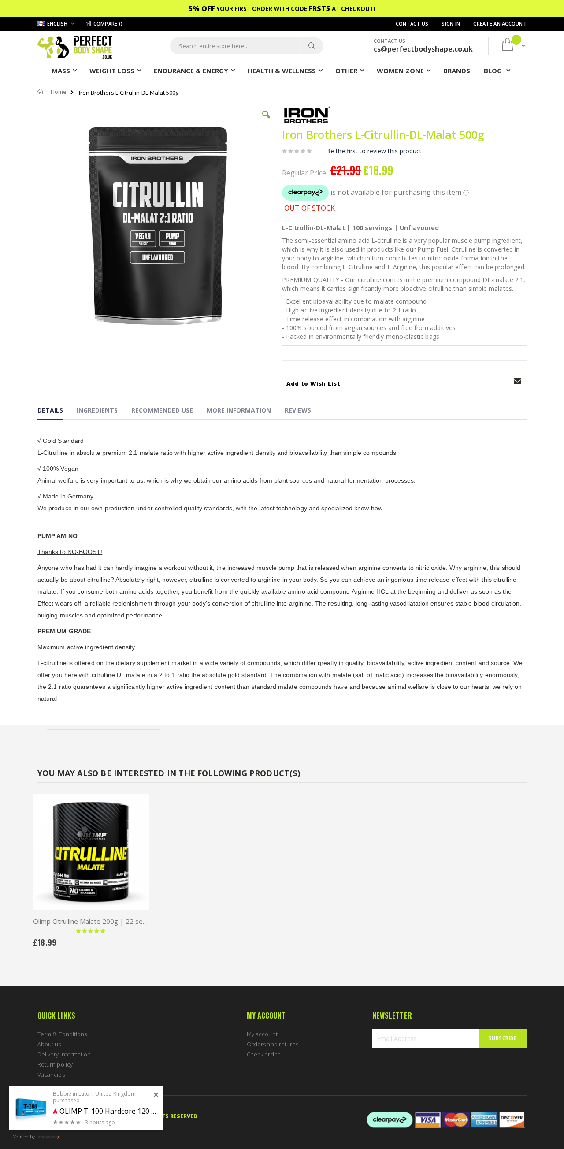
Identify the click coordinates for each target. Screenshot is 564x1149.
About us (49, 1044)
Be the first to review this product (374, 151)
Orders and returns (272, 1044)
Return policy (55, 1064)
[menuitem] (456, 70)
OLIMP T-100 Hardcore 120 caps (107, 1111)
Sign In (451, 23)
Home (59, 92)
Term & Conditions (62, 1034)
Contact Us (412, 23)
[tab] (56, 411)
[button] (266, 121)
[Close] (156, 1095)
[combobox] (247, 46)
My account (262, 1034)
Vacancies (51, 1074)
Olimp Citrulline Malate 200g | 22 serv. (91, 921)
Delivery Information (64, 1054)
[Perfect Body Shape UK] (74, 46)
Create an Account (500, 23)
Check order (263, 1054)
